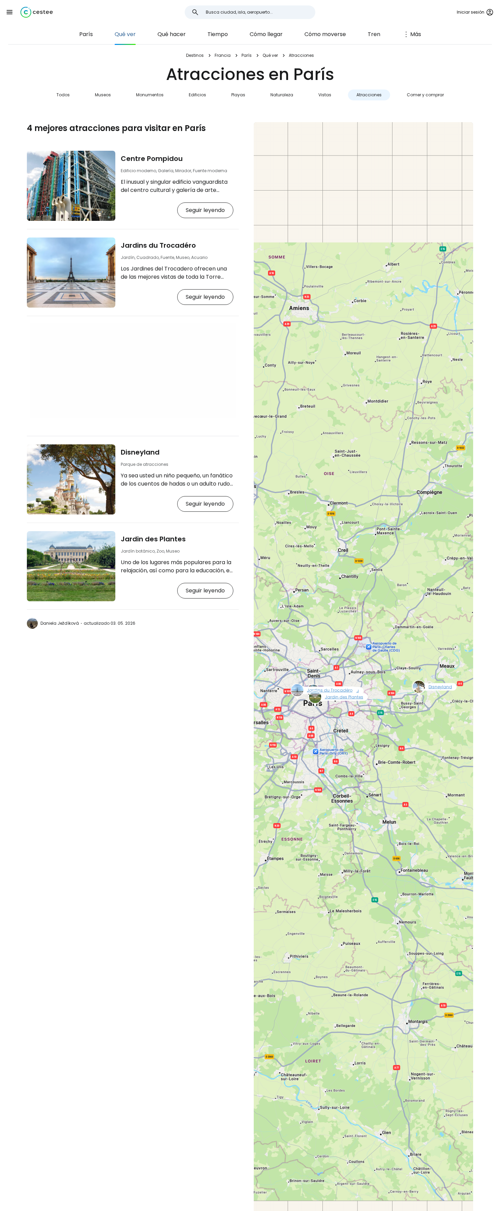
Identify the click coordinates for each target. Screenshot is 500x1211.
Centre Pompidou (152, 158)
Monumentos (150, 95)
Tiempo (217, 34)
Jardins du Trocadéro (158, 245)
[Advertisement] (133, 370)
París (86, 34)
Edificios (197, 95)
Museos (103, 95)
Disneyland (140, 452)
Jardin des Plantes (153, 539)
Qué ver (125, 34)
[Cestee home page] (36, 12)
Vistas (324, 95)
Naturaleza (281, 95)
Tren (374, 34)
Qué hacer (171, 34)
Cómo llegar (266, 34)
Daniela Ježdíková (59, 623)
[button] (9, 12)
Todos (63, 95)
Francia (223, 55)
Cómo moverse (325, 34)
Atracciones (369, 95)
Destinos (195, 55)
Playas (238, 95)
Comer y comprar (425, 95)
